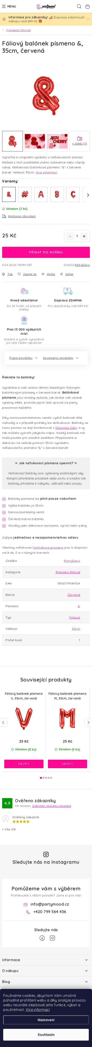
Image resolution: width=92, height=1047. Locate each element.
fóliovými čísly (66, 428)
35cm (76, 629)
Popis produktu (21, 358)
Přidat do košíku (46, 252)
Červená (74, 595)
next (88, 722)
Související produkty (58, 358)
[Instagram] (52, 938)
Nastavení (46, 1020)
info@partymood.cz (50, 904)
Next (85, 195)
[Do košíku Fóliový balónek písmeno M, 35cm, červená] (67, 764)
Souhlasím (46, 1034)
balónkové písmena (48, 547)
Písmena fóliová (68, 572)
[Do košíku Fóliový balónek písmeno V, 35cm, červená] (23, 764)
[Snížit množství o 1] (70, 236)
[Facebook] (42, 938)
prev (3, 722)
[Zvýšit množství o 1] (84, 236)
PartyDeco (82, 265)
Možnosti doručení (22, 216)
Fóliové (74, 617)
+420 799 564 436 (49, 911)
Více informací (38, 1009)
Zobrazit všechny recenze (51, 806)
